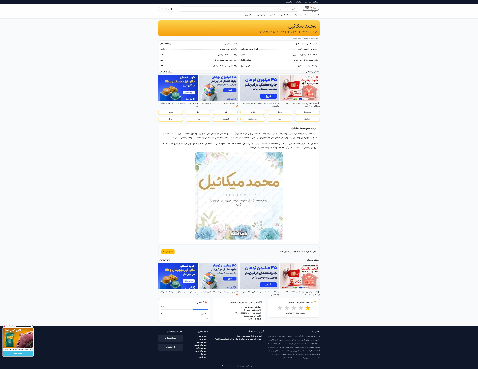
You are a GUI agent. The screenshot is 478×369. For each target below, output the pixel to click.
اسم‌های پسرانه (313, 14)
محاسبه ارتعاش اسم (311, 2)
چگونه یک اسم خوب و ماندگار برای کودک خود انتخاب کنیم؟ (238, 339)
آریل (225, 112)
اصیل (280, 119)
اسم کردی (203, 357)
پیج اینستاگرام (170, 338)
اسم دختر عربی (201, 351)
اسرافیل (170, 112)
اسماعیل (307, 119)
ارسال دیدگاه (168, 251)
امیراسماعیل (252, 119)
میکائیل (252, 112)
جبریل (171, 119)
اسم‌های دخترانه (300, 14)
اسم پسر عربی (201, 342)
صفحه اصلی (314, 38)
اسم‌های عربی (250, 14)
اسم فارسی (203, 336)
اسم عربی (203, 339)
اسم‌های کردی (262, 14)
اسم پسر (306, 38)
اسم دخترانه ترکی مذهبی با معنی (249, 336)
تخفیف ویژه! (18, 353)
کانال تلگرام (170, 347)
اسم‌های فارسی (286, 14)
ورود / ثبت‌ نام (166, 9)
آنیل (198, 112)
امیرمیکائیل (307, 112)
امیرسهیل (225, 119)
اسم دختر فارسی (200, 345)
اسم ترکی (203, 354)
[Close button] (32, 326)
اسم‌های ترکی (274, 14)
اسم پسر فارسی (201, 348)
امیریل (198, 119)
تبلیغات (298, 2)
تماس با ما (289, 2)
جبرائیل (280, 112)
